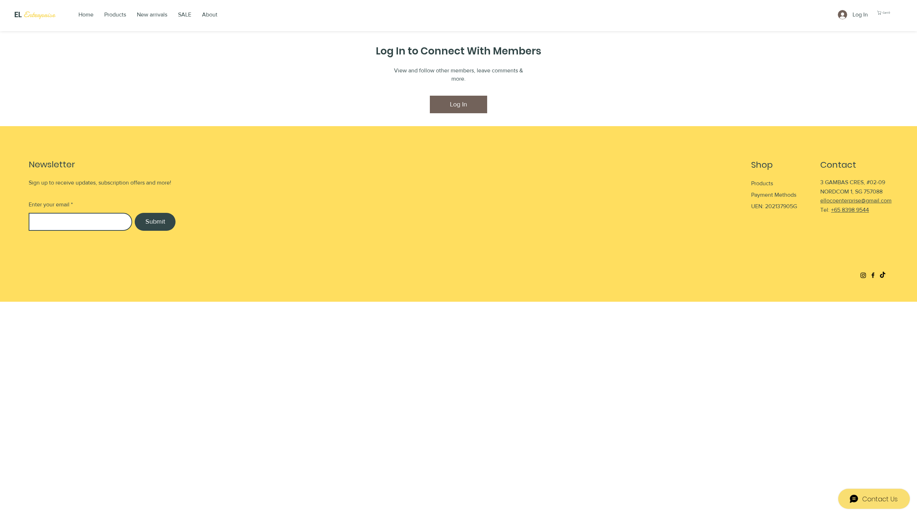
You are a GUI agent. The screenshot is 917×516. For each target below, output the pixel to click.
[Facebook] (873, 275)
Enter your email (49, 204)
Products (762, 183)
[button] (885, 13)
